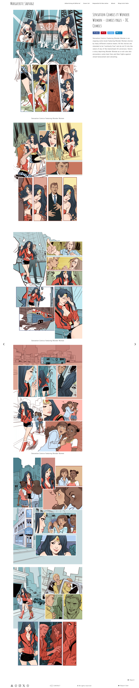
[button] (131, 680)
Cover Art (86, 3)
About (113, 3)
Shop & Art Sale (123, 3)
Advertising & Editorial (72, 3)
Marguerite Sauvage (22, 3)
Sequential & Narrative (100, 3)
